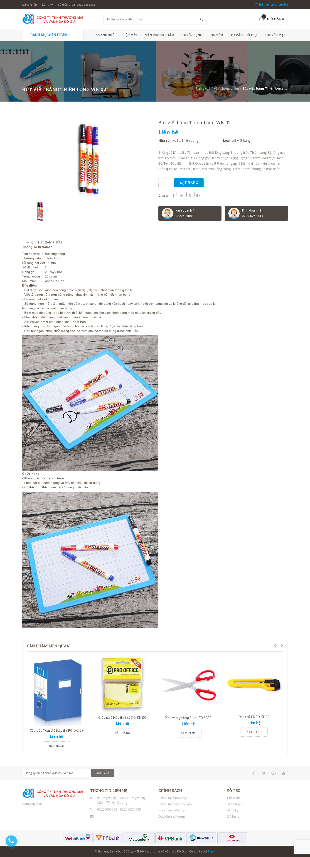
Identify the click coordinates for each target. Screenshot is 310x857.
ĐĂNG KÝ (103, 773)
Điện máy (129, 35)
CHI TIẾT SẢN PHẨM (46, 242)
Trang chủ (105, 35)
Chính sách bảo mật (173, 798)
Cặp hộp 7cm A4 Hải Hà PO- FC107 (57, 730)
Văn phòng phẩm (159, 35)
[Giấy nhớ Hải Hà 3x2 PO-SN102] (122, 684)
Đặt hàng (189, 182)
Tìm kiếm (233, 798)
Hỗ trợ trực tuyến (273, 4)
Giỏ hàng (232, 816)
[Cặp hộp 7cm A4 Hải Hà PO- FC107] (56, 690)
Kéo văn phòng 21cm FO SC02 (188, 718)
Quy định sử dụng (171, 816)
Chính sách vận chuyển (175, 804)
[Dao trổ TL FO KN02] (253, 683)
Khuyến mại (274, 35)
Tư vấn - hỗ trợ (244, 35)
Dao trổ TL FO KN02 (254, 717)
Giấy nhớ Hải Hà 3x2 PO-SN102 (122, 717)
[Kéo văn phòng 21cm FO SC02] (188, 684)
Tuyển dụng (192, 35)
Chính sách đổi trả (171, 810)
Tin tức (216, 35)
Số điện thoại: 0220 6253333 (76, 4)
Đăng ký (47, 4)
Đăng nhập (29, 4)
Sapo (211, 851)
